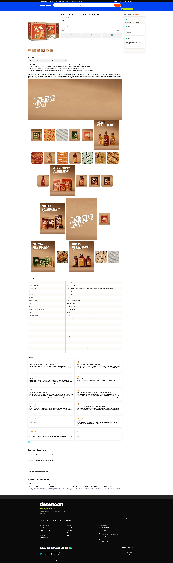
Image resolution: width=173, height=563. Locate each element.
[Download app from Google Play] (44, 553)
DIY (64, 9)
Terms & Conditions (127, 547)
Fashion (69, 9)
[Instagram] (126, 518)
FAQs (131, 554)
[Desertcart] (45, 5)
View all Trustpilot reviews (135, 50)
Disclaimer (130, 552)
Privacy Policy (129, 550)
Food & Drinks (57, 9)
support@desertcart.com (107, 536)
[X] (129, 518)
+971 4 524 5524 (105, 541)
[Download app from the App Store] (55, 553)
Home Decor (49, 9)
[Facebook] (132, 518)
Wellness (42, 9)
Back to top (86, 496)
